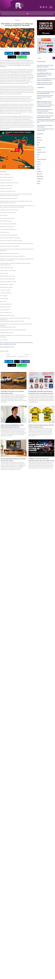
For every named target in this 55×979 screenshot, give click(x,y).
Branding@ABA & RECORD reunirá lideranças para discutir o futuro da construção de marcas (44, 75)
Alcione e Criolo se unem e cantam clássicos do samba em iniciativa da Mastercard (45, 97)
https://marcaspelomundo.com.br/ (7, 347)
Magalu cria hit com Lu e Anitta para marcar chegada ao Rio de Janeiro (45, 105)
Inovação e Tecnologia (41, 159)
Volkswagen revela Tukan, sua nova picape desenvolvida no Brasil (45, 70)
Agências (39, 137)
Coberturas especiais (41, 147)
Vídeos (38, 183)
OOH (38, 166)
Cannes (38, 142)
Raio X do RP (39, 173)
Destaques (39, 149)
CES (38, 144)
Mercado (39, 164)
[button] (27, 13)
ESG (38, 156)
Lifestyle (38, 161)
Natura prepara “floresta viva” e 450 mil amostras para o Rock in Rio (45, 66)
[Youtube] (43, 7)
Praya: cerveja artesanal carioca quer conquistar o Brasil (45, 129)
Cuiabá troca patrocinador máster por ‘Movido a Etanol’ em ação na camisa (45, 83)
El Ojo (38, 154)
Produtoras (17, 20)
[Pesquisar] (51, 7)
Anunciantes (39, 140)
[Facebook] (41, 7)
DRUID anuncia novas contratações (45, 112)
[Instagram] (46, 7)
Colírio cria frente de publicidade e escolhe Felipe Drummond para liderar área (46, 79)
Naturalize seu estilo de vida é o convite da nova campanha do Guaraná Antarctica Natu (46, 121)
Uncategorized (40, 178)
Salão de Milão (40, 176)
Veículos (39, 181)
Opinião (38, 169)
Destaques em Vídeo (41, 152)
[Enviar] (54, 58)
